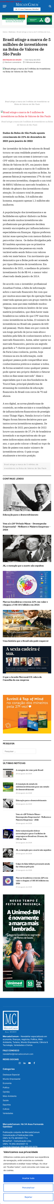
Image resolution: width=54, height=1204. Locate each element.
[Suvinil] (27, 733)
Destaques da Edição (12, 60)
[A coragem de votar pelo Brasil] (8, 773)
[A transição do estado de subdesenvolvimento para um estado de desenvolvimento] (8, 787)
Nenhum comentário (13, 62)
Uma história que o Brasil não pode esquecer (26, 640)
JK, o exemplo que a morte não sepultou (23, 565)
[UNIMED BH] (23, 990)
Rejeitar (28, 1197)
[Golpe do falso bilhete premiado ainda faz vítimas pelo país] (8, 867)
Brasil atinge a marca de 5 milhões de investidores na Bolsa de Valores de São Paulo (25, 466)
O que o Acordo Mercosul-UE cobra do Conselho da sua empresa (22, 678)
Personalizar (28, 1187)
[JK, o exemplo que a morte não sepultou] (27, 548)
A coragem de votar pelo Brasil (29, 770)
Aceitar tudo (28, 1178)
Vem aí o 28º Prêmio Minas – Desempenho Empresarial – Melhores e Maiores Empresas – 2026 (27, 526)
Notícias (12, 32)
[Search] (49, 6)
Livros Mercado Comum (11, 1)
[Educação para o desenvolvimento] (27, 497)
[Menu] (4, 6)
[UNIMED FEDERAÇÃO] (27, 20)
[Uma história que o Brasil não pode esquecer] (27, 623)
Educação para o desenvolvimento (20, 514)
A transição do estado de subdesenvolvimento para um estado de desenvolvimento (32, 787)
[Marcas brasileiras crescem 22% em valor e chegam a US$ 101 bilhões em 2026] (27, 584)
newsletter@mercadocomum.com (18, 1054)
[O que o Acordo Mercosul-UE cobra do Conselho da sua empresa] (27, 659)
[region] (27, 1175)
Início (5, 32)
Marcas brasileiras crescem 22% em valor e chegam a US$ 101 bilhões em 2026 (25, 603)
